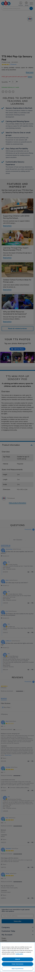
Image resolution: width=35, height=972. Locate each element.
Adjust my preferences (17, 968)
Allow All (17, 959)
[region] (17, 957)
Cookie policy (19, 954)
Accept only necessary (17, 964)
